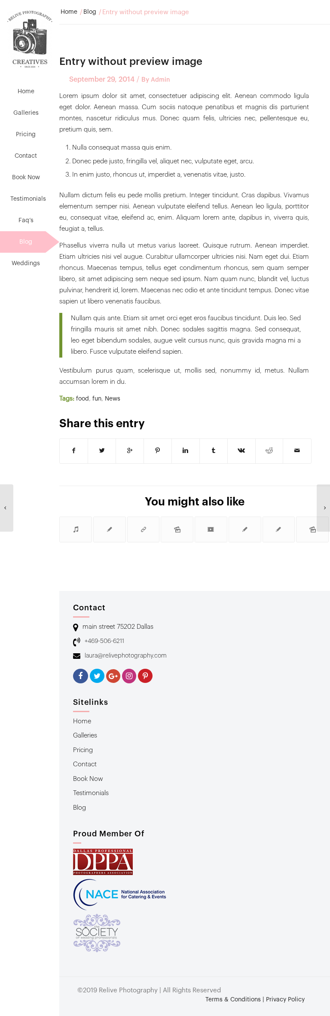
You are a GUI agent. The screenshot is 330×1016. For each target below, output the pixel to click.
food (82, 399)
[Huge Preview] (245, 529)
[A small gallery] (177, 529)
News (112, 399)
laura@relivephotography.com (126, 656)
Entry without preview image (130, 61)
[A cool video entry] (211, 529)
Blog (89, 12)
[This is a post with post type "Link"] (143, 529)
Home (69, 12)
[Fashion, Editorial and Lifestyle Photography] (6, 508)
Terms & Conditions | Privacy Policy (255, 1000)
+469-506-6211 (104, 641)
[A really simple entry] (279, 529)
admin (160, 80)
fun (96, 399)
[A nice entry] (109, 529)
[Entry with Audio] (75, 529)
